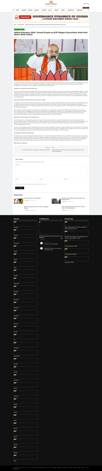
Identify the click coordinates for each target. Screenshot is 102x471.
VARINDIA (54, 467)
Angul (15, 460)
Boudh (15, 420)
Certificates (71, 10)
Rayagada (16, 291)
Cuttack (15, 412)
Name (16, 179)
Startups (44, 10)
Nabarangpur (16, 283)
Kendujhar (16, 363)
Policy (50, 10)
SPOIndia (59, 467)
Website (65, 179)
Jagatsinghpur (17, 355)
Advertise (75, 467)
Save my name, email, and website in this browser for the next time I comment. (32, 184)
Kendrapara (16, 380)
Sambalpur (16, 227)
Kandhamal (16, 315)
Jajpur (15, 267)
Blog (79, 467)
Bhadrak (15, 428)
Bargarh (15, 436)
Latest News (41, 234)
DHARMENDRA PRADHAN (71, 254)
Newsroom (79, 10)
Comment (17, 164)
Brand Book (64, 467)
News (17, 10)
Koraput (15, 251)
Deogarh (15, 404)
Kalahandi (16, 235)
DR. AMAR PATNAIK (69, 262)
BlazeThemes (16, 468)
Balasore (16, 444)
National (46, 234)
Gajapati (15, 259)
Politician (72, 239)
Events (63, 10)
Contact (87, 467)
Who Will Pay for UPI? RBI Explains (32, 198)
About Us (70, 467)
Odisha (22, 29)
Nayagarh (16, 275)
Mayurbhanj (16, 299)
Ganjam (15, 388)
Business (24, 10)
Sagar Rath (17, 37)
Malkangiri (16, 323)
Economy (30, 10)
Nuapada (16, 372)
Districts (15, 228)
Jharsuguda (16, 243)
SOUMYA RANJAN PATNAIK (71, 246)
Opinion (56, 10)
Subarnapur (16, 307)
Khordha (15, 331)
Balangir (15, 452)
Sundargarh (16, 347)
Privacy (82, 467)
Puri (14, 339)
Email (41, 179)
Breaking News (17, 29)
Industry (36, 10)
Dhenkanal (16, 396)
